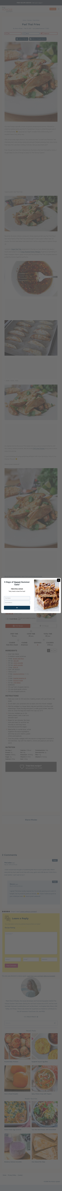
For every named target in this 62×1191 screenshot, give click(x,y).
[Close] (58, 580)
